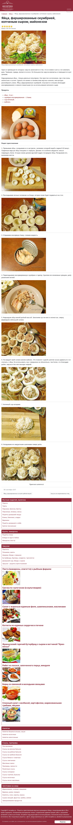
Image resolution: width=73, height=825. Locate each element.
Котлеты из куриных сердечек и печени (22, 625)
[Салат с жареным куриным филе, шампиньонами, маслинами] (11, 615)
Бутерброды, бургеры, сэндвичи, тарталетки (18, 558)
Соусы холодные (8, 772)
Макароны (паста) (8, 540)
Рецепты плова (7, 535)
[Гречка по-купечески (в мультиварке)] (11, 597)
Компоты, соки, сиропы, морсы (13, 795)
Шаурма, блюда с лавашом (11, 555)
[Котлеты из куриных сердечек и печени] (11, 634)
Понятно (63, 822)
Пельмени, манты (8, 552)
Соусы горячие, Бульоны (11, 774)
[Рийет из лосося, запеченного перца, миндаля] (11, 674)
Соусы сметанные (8, 760)
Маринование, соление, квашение (14, 789)
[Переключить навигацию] (69, 10)
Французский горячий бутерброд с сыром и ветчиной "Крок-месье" (33, 645)
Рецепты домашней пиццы (11, 514)
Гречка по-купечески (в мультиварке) (21, 588)
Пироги (5, 503)
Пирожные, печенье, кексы (11, 512)
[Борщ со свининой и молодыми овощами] (11, 693)
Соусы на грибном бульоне (12, 755)
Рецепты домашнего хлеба (11, 523)
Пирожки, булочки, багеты (11, 509)
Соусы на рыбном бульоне (11, 752)
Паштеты (5, 549)
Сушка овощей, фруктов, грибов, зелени (16, 798)
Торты (4, 506)
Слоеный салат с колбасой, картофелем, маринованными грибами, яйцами (32, 704)
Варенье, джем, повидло (11, 792)
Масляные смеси (8, 763)
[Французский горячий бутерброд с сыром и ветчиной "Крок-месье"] (11, 655)
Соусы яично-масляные (10, 780)
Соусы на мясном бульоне (11, 749)
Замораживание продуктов (12, 800)
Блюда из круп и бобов (10, 538)
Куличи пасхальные (9, 526)
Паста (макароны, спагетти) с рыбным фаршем (26, 569)
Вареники (5, 520)
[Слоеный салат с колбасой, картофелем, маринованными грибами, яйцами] (11, 714)
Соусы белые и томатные (11, 757)
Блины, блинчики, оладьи (11, 517)
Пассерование (7, 746)
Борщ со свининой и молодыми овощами (23, 684)
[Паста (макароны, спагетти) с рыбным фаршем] (11, 578)
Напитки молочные (9, 734)
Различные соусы (8, 769)
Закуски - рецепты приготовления (14, 563)
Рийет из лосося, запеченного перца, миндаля (26, 665)
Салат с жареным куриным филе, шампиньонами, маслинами (34, 606)
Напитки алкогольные (10, 737)
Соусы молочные (8, 777)
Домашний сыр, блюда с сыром (13, 561)
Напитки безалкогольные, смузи (13, 731)
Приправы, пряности (9, 766)
